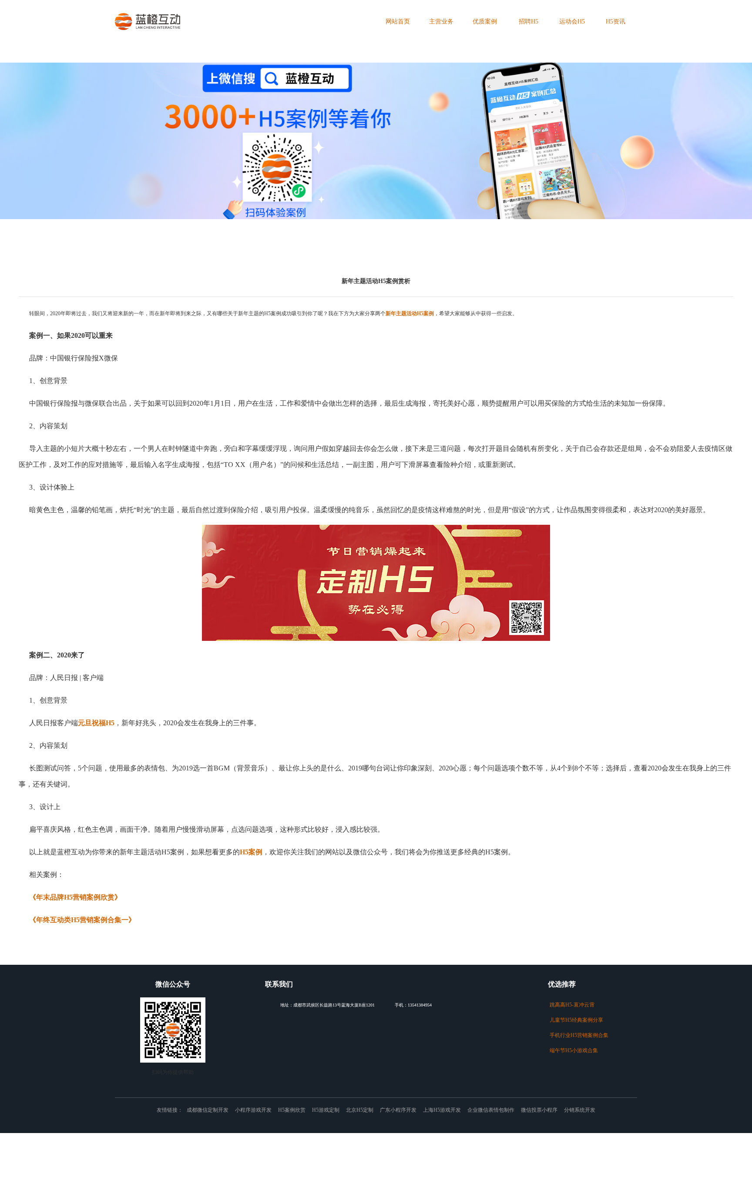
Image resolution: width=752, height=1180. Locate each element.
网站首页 (398, 21)
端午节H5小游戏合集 (570, 1050)
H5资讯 (615, 21)
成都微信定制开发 (207, 1110)
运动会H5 (572, 21)
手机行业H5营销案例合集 (574, 1035)
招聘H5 (528, 21)
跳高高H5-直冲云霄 (568, 1005)
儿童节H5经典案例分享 (572, 1020)
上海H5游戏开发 (442, 1110)
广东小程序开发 (398, 1110)
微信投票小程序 (539, 1110)
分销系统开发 (579, 1110)
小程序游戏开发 (253, 1110)
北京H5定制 (359, 1110)
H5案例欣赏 (292, 1110)
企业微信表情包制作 (490, 1110)
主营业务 (441, 21)
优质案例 (485, 21)
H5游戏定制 (325, 1110)
